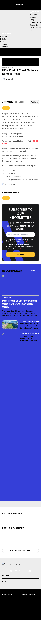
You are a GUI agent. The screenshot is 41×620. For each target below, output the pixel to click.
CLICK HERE (10, 174)
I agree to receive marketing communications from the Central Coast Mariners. (20, 246)
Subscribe (20, 254)
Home (4, 67)
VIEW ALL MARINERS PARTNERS (20, 550)
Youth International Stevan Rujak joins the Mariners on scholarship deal (28, 338)
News (11, 67)
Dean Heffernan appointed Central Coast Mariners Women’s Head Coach (19, 304)
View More (35, 271)
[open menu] (1, 29)
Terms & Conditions (28, 594)
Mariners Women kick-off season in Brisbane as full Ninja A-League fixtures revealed (29, 326)
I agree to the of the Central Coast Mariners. (20, 241)
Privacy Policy (23, 240)
